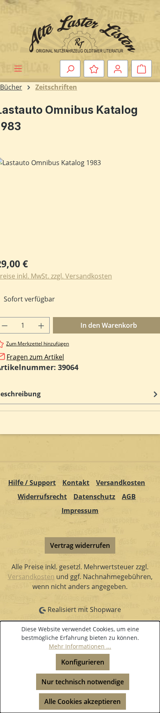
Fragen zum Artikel (35, 356)
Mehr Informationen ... (80, 646)
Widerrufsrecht (42, 496)
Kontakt (75, 482)
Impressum (80, 510)
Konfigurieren (82, 662)
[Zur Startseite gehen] (80, 31)
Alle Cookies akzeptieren (82, 701)
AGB (129, 496)
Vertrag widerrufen (80, 545)
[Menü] (18, 68)
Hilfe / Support (32, 482)
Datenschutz (94, 496)
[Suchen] (70, 68)
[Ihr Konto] (118, 68)
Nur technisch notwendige (82, 681)
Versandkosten (120, 482)
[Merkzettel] (94, 68)
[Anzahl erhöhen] (41, 325)
